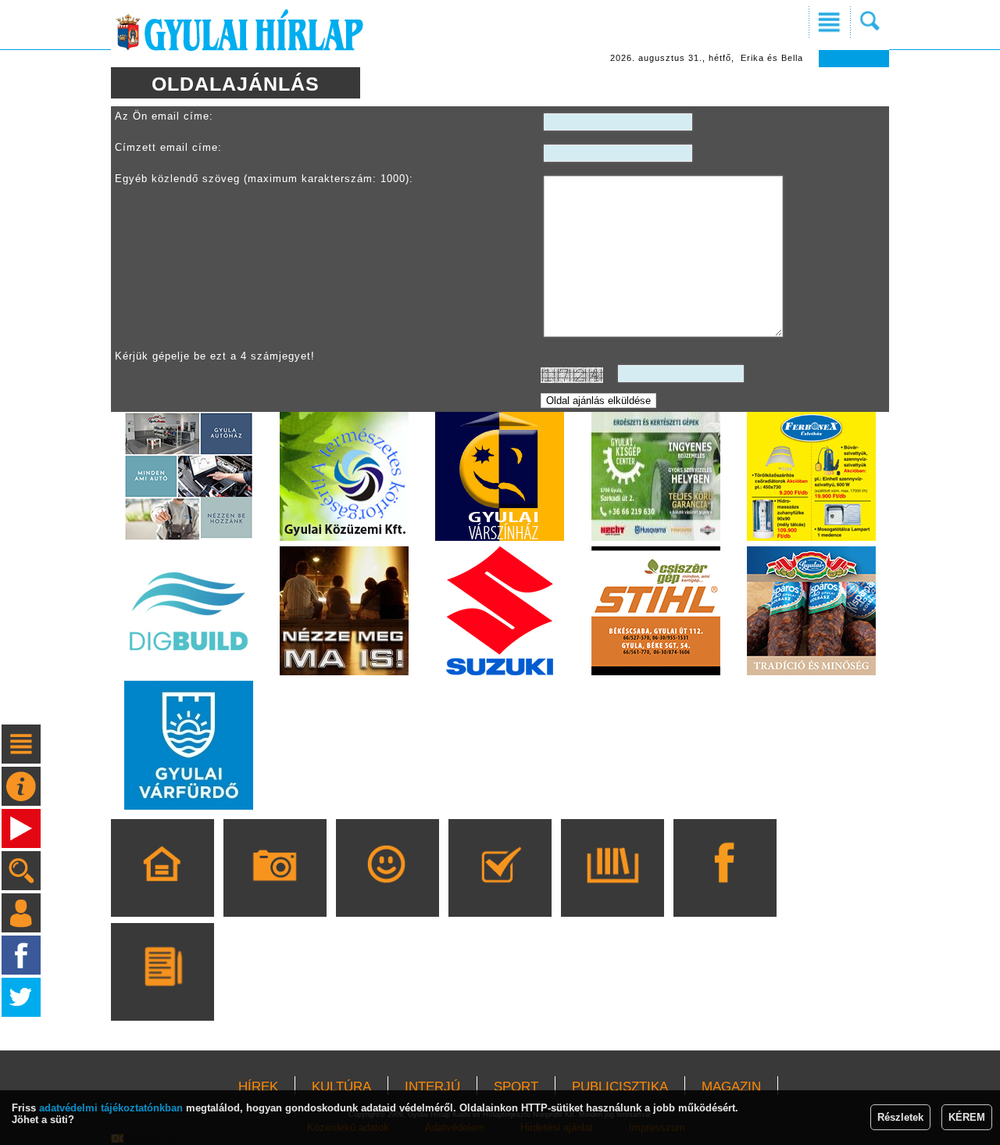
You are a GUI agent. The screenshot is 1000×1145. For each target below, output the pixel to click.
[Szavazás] (499, 890)
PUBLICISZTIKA (620, 1086)
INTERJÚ (432, 1086)
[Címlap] (162, 890)
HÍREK (258, 1086)
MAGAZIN (731, 1086)
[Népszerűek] (387, 890)
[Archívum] (612, 890)
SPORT (516, 1086)
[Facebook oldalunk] (724, 890)
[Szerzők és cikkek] (162, 994)
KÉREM (966, 1117)
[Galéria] (274, 890)
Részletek (900, 1117)
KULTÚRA (341, 1086)
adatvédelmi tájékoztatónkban (111, 1108)
